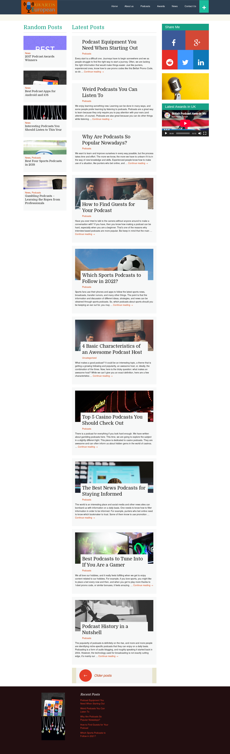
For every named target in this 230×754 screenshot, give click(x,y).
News (175, 6)
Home (114, 6)
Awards (161, 6)
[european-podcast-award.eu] (39, 7)
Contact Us (190, 6)
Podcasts (145, 6)
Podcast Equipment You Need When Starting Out (92, 702)
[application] (185, 123)
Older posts (98, 675)
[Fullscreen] (204, 133)
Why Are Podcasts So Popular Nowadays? (91, 718)
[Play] (166, 133)
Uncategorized (89, 357)
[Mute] (199, 133)
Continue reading (94, 71)
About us (129, 6)
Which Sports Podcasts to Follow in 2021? (93, 734)
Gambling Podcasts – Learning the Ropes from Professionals (42, 199)
